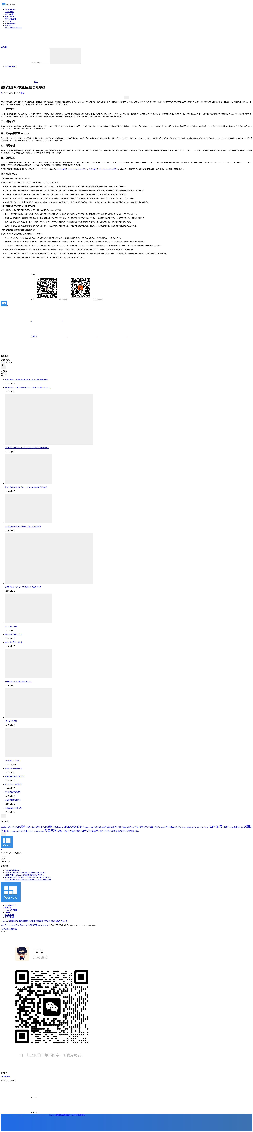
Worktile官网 (93, 169)
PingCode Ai (9, 25)
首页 (10, 66)
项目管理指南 (9, 917)
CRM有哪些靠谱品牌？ (13, 870)
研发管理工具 (192, 827)
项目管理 (54, 830)
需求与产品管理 (10, 19)
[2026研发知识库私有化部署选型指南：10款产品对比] (28, 523)
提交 (3, 365)
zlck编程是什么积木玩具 (13, 808)
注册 (6, 47)
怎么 (162, 827)
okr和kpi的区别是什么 (12, 760)
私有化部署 (218, 826)
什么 (139, 827)
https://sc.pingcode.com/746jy (108, 169)
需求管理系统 (39, 831)
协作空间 (45, 921)
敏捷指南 (8, 908)
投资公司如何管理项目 (13, 792)
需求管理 (14, 831)
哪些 (147, 827)
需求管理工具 (26, 831)
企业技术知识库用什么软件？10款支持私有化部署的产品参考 (26, 487)
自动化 (51, 921)
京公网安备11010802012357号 (25, 925)
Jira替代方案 (9, 14)
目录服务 (57, 921)
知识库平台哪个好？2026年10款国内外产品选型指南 (23, 587)
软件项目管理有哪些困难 (13, 768)
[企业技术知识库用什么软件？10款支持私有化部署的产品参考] (28, 483)
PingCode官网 (61, 169)
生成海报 (33, 336)
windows (88, 827)
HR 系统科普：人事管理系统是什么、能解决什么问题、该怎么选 (27, 387)
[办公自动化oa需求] (28, 622)
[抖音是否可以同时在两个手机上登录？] (28, 678)
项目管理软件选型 (129, 831)
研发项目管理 (9, 12)
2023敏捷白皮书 (10, 905)
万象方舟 (64, 921)
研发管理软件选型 (203, 827)
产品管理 (18, 921)
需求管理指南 (9, 915)
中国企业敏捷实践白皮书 (13, 28)
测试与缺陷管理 (10, 23)
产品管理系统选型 (113, 827)
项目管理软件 (112, 831)
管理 (231, 827)
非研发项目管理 (10, 9)
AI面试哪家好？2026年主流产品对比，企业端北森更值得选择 (26, 379)
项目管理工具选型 (92, 831)
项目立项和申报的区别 (13, 800)
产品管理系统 (99, 827)
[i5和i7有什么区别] (28, 717)
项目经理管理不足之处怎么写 (15, 776)
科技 (22, 93)
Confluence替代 (9, 827)
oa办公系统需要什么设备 (13, 634)
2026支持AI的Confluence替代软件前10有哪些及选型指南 (24, 875)
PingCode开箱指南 (11, 910)
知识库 (183, 827)
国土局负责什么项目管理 (13, 784)
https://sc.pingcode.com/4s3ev (77, 169)
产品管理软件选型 (128, 827)
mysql (61, 827)
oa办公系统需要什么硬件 (13, 642)
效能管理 (32, 921)
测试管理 (38, 921)
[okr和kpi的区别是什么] (28, 757)
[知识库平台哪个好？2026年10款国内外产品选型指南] (49, 583)
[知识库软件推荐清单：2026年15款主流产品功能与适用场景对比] (49, 444)
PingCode (74, 826)
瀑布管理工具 (172, 827)
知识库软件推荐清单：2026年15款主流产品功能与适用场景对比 (27, 448)
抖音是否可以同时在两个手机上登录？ (18, 682)
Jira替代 (24, 826)
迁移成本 (238, 827)
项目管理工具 (72, 831)
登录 (2, 47)
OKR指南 (8, 912)
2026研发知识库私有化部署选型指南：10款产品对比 (23, 527)
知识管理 (8, 21)
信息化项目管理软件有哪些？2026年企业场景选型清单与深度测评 (28, 877)
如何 (155, 827)
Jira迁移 (51, 826)
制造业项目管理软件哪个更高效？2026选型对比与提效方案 (25, 872)
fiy (1, 93)
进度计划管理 (9, 16)
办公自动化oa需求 (11, 626)
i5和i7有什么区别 (11, 721)
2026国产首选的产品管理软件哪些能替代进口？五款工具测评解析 (28, 880)
